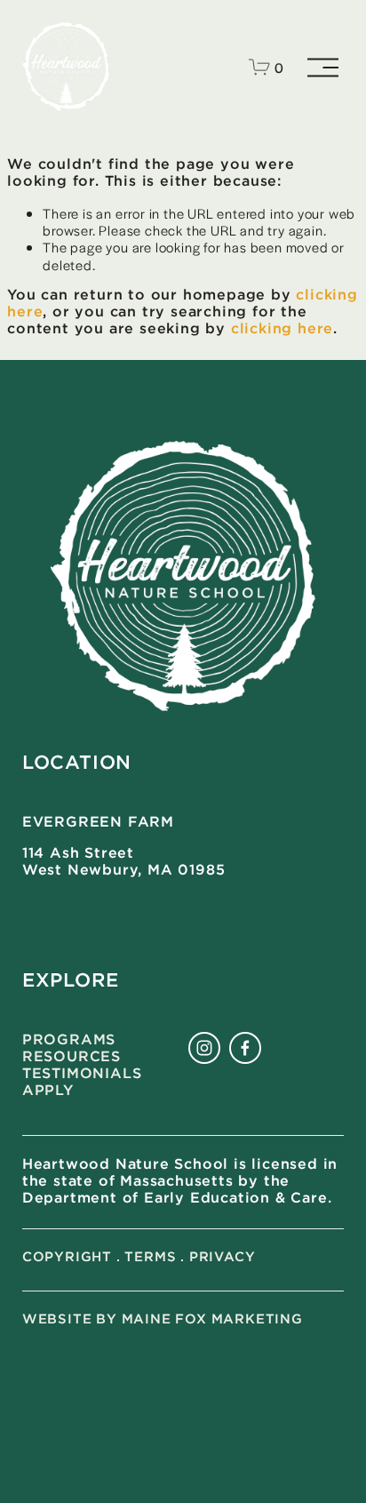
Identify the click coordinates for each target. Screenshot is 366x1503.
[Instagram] (204, 1048)
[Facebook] (245, 1048)
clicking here (282, 329)
